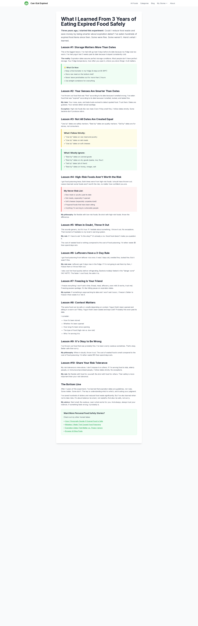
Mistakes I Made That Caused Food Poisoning (83, 424)
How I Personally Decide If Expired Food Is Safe (84, 421)
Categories (144, 3)
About (172, 3)
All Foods (134, 3)
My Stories (161, 3)
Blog (153, 3)
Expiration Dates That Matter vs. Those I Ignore (84, 428)
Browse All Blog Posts (73, 431)
